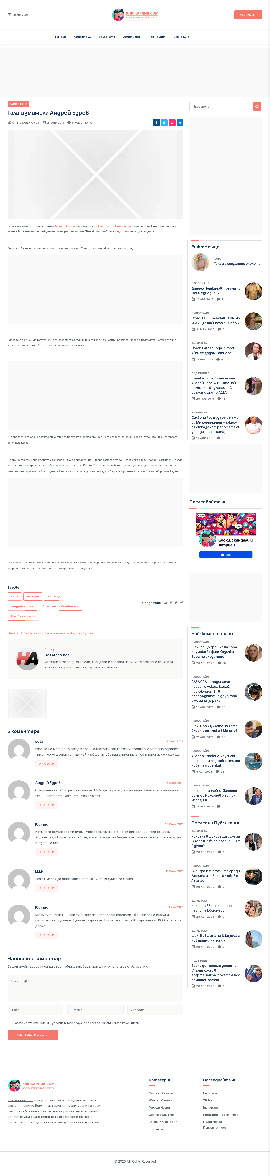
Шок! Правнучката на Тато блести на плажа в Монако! (214, 728)
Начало (60, 37)
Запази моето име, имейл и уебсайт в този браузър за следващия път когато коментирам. (77, 1023)
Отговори (46, 763)
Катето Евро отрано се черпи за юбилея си (212, 908)
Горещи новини (160, 1107)
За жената (107, 37)
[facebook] (156, 122)
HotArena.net (28, 122)
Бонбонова (123, 225)
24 (222, 771)
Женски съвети (160, 1100)
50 (224, 662)
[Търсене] (257, 106)
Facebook (210, 1093)
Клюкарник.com (20, 1100)
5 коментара (82, 122)
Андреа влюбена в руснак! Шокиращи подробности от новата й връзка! (215, 761)
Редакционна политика (220, 1115)
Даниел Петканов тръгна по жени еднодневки (216, 290)
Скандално (181, 37)
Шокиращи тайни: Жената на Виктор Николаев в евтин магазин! (216, 795)
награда (54, 596)
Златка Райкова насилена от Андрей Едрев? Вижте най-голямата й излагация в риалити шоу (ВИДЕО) (216, 385)
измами (33, 596)
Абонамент (248, 15)
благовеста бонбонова (60, 606)
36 (224, 707)
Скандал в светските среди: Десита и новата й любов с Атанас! (216, 876)
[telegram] (180, 122)
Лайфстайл (82, 37)
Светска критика (162, 1115)
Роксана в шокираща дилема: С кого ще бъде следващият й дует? (216, 841)
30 (224, 737)
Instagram (210, 1107)
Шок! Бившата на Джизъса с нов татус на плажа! (215, 938)
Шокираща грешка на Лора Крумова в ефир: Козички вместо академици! (214, 652)
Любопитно (132, 37)
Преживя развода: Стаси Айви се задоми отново (213, 350)
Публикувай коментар (32, 1035)
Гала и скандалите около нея (238, 263)
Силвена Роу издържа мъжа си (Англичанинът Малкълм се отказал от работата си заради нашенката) (215, 424)
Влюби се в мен (23, 616)
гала (14, 596)
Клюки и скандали (163, 1122)
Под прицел (156, 37)
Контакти (156, 1129)
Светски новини (161, 1093)
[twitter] (164, 122)
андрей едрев (22, 606)
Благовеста (106, 225)
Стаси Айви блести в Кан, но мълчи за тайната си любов (215, 320)
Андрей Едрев (65, 225)
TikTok (207, 1100)
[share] (172, 122)
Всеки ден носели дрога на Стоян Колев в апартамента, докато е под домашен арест (215, 972)
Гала (217, 258)
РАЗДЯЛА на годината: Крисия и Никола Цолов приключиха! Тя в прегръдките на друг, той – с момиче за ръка (215, 691)
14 (223, 398)
